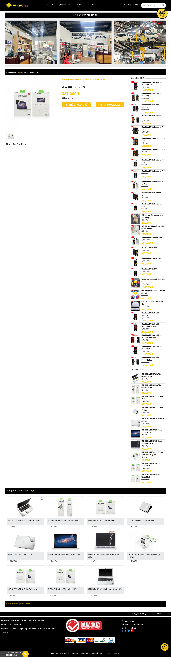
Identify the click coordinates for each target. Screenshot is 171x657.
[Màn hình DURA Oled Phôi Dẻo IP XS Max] (135, 86)
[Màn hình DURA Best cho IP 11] (135, 120)
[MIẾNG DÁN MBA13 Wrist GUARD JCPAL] (135, 389)
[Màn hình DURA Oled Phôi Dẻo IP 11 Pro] (135, 361)
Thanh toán (85, 653)
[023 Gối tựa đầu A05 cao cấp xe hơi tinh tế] (135, 230)
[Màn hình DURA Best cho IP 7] (135, 175)
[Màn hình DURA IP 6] (135, 272)
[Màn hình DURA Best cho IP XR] (135, 131)
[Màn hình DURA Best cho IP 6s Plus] (135, 185)
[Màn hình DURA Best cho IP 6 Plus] (135, 207)
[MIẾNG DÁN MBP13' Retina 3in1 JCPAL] (135, 467)
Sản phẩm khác (97, 653)
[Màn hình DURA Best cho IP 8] (135, 153)
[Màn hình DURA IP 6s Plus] (135, 241)
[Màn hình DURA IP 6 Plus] (135, 262)
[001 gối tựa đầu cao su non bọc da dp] (135, 219)
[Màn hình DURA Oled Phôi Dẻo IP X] (135, 108)
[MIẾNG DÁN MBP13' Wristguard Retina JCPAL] (105, 576)
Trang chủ (48, 5)
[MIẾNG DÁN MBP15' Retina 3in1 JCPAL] (135, 478)
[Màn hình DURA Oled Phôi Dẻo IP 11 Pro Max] (135, 339)
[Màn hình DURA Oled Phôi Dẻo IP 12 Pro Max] (135, 328)
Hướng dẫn (74, 653)
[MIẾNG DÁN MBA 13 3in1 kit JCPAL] (135, 411)
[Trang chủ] (21, 5)
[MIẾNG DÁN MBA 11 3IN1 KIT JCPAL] (135, 422)
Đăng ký (137, 5)
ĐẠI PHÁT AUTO (64, 5)
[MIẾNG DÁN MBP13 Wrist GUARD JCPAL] (135, 378)
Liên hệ (90, 5)
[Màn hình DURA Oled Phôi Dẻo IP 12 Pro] (135, 350)
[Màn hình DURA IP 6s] (135, 252)
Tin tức (79, 5)
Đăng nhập (127, 5)
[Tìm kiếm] (163, 5)
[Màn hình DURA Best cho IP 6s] (135, 196)
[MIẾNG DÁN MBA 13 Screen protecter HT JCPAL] (135, 445)
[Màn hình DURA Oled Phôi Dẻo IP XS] (135, 97)
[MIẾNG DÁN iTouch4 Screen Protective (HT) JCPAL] (135, 456)
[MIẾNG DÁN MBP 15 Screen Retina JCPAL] (135, 433)
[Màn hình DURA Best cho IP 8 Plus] (135, 142)
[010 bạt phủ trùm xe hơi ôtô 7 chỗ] (135, 305)
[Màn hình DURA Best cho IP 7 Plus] (135, 164)
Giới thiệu (63, 653)
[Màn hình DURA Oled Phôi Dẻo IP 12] (135, 316)
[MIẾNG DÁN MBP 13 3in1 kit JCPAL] (135, 400)
